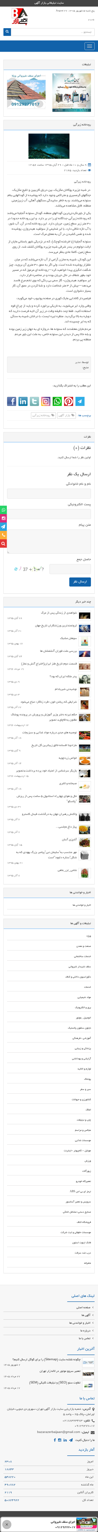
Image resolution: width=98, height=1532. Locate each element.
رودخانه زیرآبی (82, 181)
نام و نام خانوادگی (78, 484)
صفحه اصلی (83, 1307)
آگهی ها (86, 1315)
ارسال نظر (80, 582)
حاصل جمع (84, 559)
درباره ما (85, 1331)
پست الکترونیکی (79, 504)
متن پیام (85, 525)
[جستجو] (7, 32)
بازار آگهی (65, 415)
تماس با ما (85, 1338)
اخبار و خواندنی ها (80, 1323)
